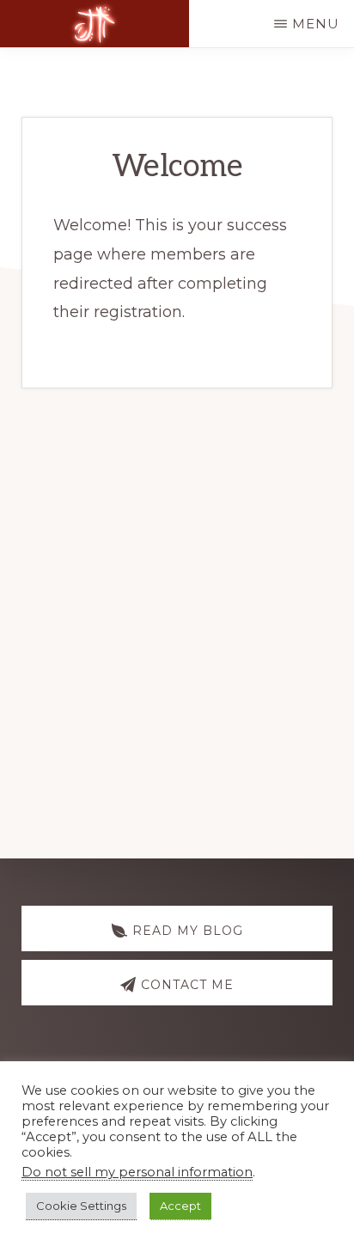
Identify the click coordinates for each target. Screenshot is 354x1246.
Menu (315, 23)
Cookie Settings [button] (81, 1205)
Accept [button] (180, 1205)
